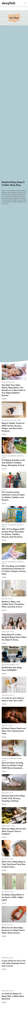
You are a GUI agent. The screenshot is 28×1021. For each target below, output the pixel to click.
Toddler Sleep (6, 631)
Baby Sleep (5, 455)
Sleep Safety (5, 695)
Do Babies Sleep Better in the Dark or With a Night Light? (13, 897)
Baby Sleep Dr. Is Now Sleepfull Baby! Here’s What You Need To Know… (14, 637)
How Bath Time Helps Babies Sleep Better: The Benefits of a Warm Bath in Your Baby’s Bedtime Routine (13, 390)
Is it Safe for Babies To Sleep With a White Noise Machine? (13, 996)
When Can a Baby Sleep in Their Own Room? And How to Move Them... (13, 864)
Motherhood (5, 758)
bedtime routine (6, 382)
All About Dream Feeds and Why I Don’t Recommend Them (14, 731)
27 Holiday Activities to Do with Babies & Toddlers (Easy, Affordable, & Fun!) (13, 462)
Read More (4, 398)
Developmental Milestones (9, 420)
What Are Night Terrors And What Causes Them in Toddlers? (14, 831)
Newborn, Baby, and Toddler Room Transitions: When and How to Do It (13, 604)
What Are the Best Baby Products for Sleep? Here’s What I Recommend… (13, 930)
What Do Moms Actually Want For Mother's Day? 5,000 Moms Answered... (13, 765)
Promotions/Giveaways (8, 664)
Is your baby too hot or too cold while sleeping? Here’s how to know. (14, 963)
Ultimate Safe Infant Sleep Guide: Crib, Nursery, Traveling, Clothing (13, 798)
